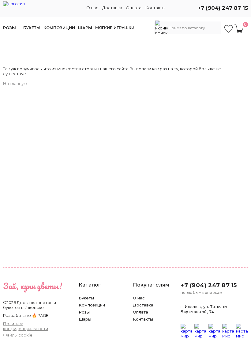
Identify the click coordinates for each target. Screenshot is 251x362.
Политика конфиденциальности (25, 326)
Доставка (112, 7)
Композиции (59, 27)
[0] (239, 28)
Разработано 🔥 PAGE (25, 315)
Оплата (133, 7)
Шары (85, 27)
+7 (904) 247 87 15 (223, 8)
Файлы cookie (17, 335)
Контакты (155, 7)
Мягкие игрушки (114, 27)
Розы (9, 27)
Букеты (31, 27)
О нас (92, 7)
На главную (15, 83)
